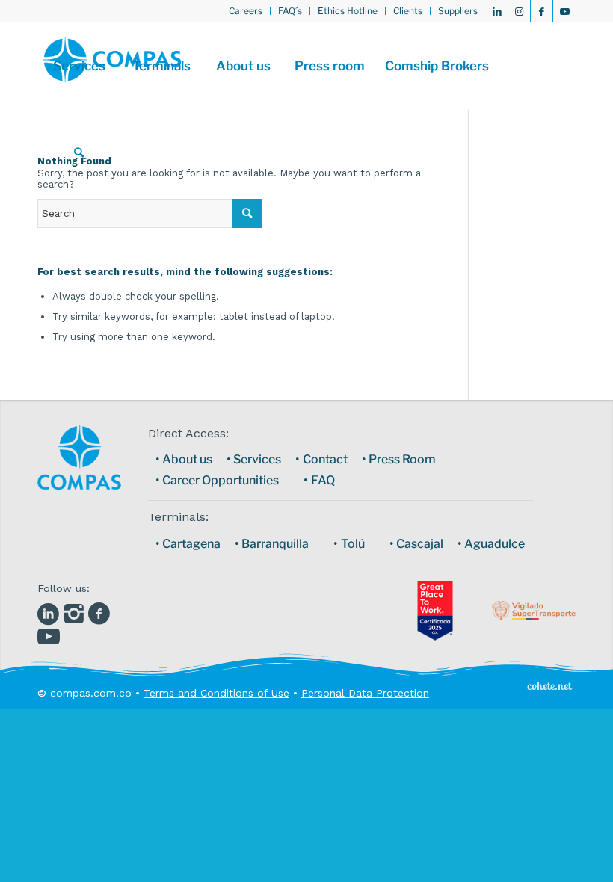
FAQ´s (290, 10)
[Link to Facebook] (541, 11)
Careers (245, 10)
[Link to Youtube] (564, 11)
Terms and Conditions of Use (216, 693)
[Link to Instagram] (519, 11)
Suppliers (458, 10)
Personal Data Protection (365, 693)
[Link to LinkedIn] (497, 11)
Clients (407, 10)
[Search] (78, 152)
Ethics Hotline (348, 10)
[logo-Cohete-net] (549, 685)
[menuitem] (246, 11)
